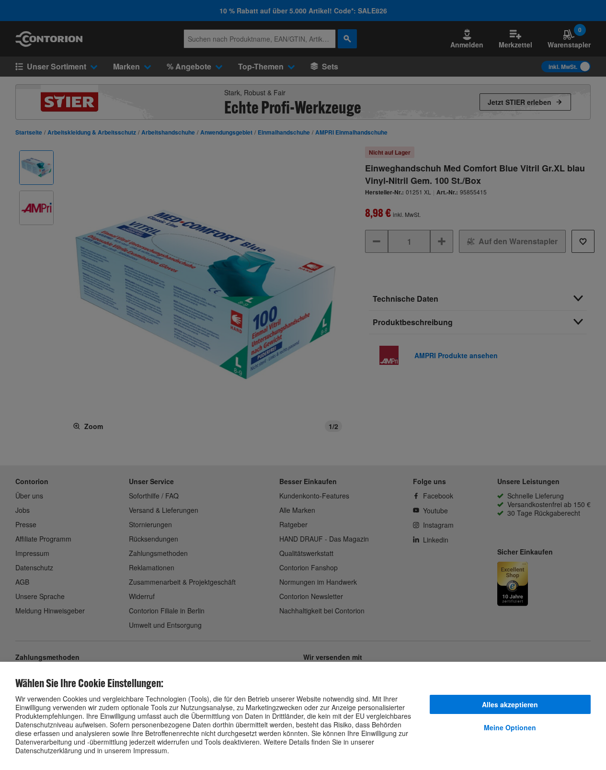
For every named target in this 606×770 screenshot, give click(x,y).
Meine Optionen (510, 727)
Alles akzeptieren (510, 704)
